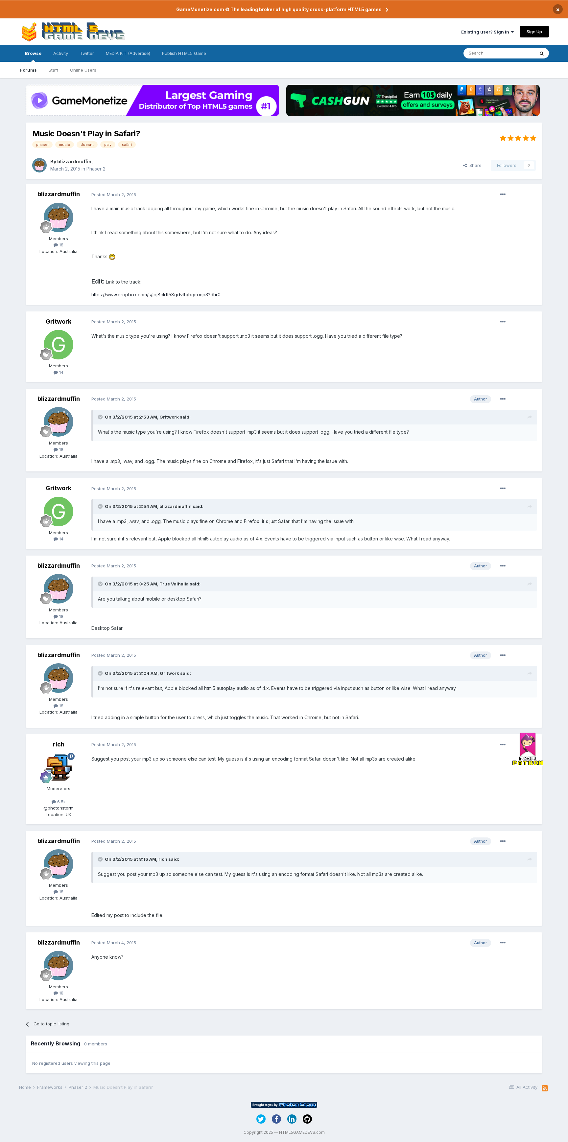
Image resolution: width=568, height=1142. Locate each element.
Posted (113, 194)
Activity (60, 53)
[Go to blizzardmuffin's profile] (39, 165)
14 (60, 372)
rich (58, 744)
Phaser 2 (96, 168)
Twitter (87, 53)
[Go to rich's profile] (58, 767)
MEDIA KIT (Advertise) (128, 53)
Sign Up (534, 31)
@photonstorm (58, 808)
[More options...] (502, 194)
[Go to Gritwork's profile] (58, 344)
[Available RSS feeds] (545, 1088)
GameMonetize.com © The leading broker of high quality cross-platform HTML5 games (279, 9)
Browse (33, 53)
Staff (53, 70)
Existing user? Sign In (486, 31)
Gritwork (58, 321)
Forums (28, 70)
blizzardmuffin (74, 161)
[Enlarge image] (112, 256)
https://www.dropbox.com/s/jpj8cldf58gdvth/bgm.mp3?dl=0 (156, 294)
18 (60, 244)
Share (474, 165)
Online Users (83, 70)
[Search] (541, 53)
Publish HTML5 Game (184, 53)
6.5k (61, 801)
